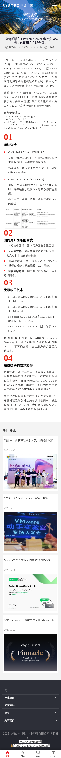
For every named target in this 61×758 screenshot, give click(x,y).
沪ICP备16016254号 (30, 741)
